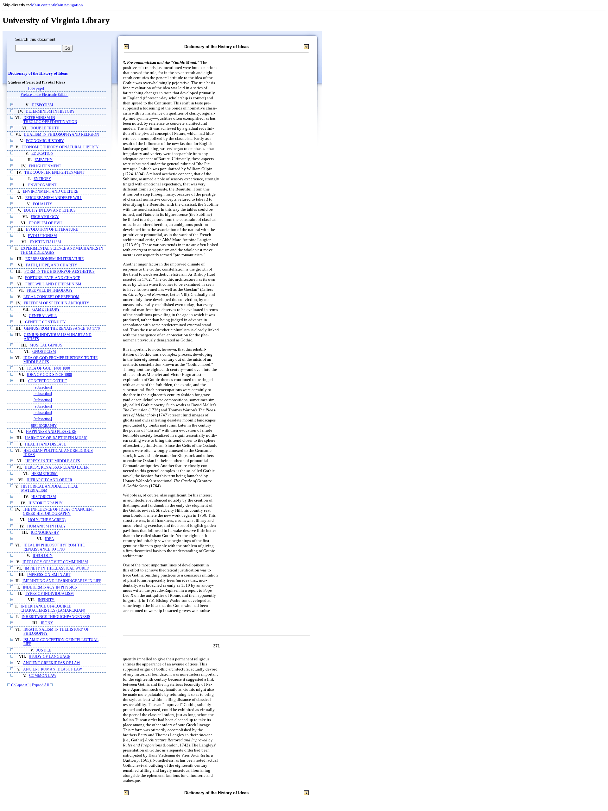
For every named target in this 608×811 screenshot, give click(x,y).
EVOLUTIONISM (42, 236)
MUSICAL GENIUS (46, 345)
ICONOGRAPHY (45, 533)
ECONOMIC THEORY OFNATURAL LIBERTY (60, 147)
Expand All (40, 685)
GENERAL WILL (43, 316)
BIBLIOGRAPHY (44, 425)
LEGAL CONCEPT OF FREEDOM (51, 297)
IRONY (47, 623)
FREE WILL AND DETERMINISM (53, 284)
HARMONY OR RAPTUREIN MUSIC (56, 438)
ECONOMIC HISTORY (45, 141)
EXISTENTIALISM (45, 242)
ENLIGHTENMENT (45, 166)
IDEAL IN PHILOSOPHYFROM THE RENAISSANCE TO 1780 (54, 547)
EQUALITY (42, 204)
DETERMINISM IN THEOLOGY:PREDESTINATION (50, 120)
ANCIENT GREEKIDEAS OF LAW (51, 663)
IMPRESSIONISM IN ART (48, 575)
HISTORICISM (43, 497)
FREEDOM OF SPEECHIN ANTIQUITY (56, 303)
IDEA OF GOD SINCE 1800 (49, 375)
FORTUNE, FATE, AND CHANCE (52, 278)
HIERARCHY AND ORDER (49, 480)
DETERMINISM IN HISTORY (50, 111)
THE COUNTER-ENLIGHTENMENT (54, 173)
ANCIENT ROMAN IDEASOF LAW (52, 669)
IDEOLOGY (43, 556)
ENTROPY (42, 179)
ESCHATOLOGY (45, 217)
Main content (42, 5)
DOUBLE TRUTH (45, 128)
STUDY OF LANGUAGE (49, 657)
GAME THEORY (46, 310)
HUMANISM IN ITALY (46, 526)
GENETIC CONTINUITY (45, 322)
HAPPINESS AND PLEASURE (51, 432)
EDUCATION (42, 154)
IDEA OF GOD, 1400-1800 (48, 368)
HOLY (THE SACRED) (47, 520)
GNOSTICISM (44, 352)
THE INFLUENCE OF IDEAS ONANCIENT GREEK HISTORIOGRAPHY (58, 512)
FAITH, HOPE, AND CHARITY (51, 265)
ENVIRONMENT (42, 185)
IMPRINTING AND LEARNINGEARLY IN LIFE (61, 581)
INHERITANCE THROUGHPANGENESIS (56, 617)
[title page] (36, 88)
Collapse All (20, 685)
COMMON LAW (42, 676)
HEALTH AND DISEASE (45, 444)
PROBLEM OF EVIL (46, 223)
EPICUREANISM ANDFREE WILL (53, 198)
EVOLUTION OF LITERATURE (52, 230)
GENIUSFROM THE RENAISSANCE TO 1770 (62, 329)
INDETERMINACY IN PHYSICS (50, 587)
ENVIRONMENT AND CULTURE (50, 192)
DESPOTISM (42, 105)
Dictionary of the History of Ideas (38, 73)
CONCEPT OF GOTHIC (47, 381)
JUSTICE (43, 650)
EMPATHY (44, 160)
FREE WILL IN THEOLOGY (50, 291)
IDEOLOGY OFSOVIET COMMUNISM (55, 562)
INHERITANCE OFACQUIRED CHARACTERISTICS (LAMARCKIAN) (53, 608)
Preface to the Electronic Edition (44, 95)
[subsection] (43, 387)
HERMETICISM (44, 474)
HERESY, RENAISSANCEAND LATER (57, 467)
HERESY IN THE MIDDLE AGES (52, 461)
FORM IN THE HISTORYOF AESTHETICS (59, 272)
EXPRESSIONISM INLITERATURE (54, 259)
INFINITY (46, 600)
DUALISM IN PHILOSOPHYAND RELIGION (61, 135)
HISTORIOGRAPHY (45, 503)
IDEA (49, 539)
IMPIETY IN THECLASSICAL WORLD (57, 568)
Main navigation (68, 5)
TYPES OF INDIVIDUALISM (49, 594)
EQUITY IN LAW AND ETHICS (50, 211)
